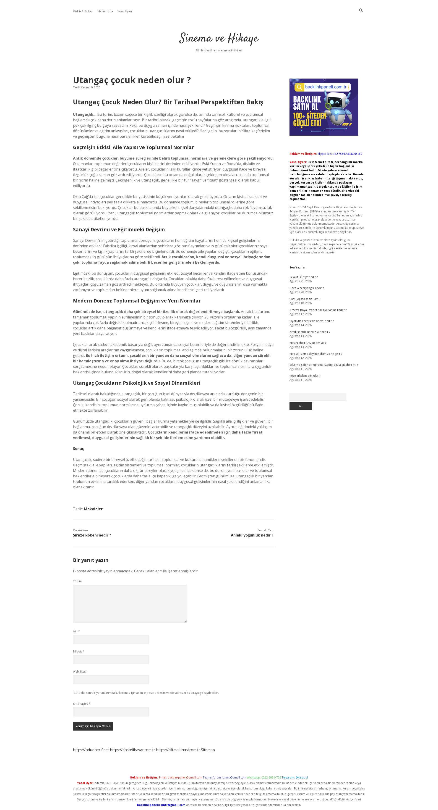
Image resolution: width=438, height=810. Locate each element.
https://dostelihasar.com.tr (132, 749)
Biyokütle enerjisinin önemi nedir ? (311, 321)
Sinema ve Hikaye (219, 38)
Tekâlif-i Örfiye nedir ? (303, 277)
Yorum (77, 581)
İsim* (76, 631)
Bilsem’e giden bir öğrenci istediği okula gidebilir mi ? (323, 365)
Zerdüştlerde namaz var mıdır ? (309, 332)
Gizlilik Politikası (83, 11)
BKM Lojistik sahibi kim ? (304, 299)
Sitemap (208, 749)
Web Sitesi (79, 671)
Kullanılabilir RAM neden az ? (307, 343)
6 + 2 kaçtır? (81, 704)
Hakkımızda (105, 11)
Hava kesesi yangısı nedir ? (306, 288)
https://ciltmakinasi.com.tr (178, 749)
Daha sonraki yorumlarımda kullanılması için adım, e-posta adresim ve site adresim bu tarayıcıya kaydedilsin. (148, 693)
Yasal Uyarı (124, 11)
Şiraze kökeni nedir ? (92, 535)
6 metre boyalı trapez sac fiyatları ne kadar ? (318, 310)
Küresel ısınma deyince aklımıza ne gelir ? (315, 354)
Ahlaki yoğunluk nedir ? (252, 535)
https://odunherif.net (91, 749)
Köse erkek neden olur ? (304, 376)
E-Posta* (78, 651)
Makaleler (93, 508)
